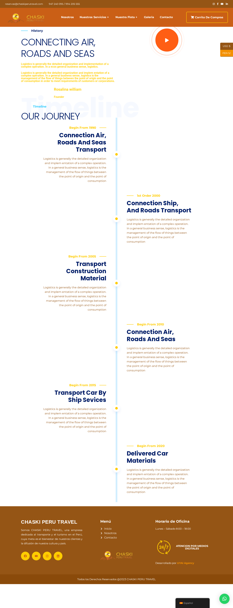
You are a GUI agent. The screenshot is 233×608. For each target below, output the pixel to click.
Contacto (166, 17)
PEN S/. (225, 53)
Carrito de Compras (209, 17)
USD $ (226, 46)
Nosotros (67, 17)
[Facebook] (25, 556)
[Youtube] (36, 556)
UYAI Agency (185, 563)
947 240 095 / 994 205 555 (64, 3)
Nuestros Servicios (93, 17)
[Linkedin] (58, 556)
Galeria (149, 17)
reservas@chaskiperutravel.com (24, 3)
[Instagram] (47, 556)
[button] (224, 599)
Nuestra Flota (125, 17)
